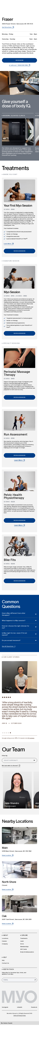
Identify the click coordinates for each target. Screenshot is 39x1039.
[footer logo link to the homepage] (19, 997)
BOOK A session (19, 251)
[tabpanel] (19, 693)
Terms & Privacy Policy (19, 1015)
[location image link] (19, 835)
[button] (17, 92)
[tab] (2, 732)
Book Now (19, 60)
